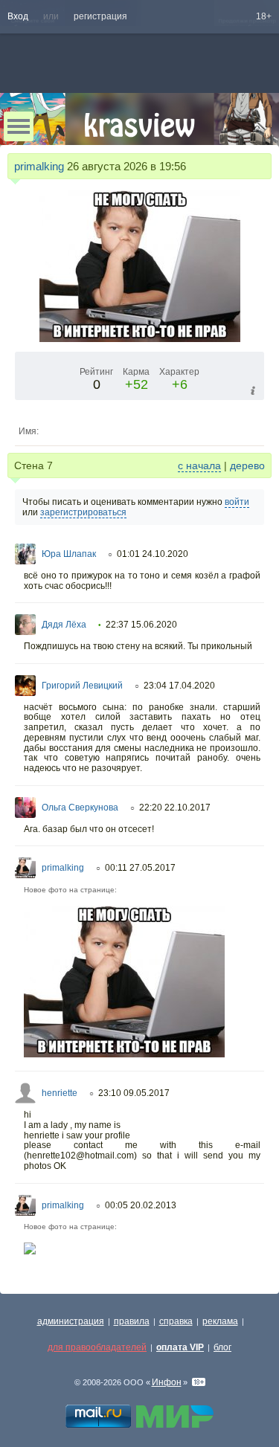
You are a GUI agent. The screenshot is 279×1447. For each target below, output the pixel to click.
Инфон (167, 1382)
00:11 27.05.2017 (140, 868)
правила (132, 1321)
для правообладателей (97, 1347)
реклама (220, 1321)
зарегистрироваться (83, 512)
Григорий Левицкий (82, 685)
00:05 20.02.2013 (140, 1205)
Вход (17, 16)
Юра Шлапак (69, 554)
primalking (39, 166)
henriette (59, 1093)
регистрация (100, 16)
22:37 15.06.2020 (141, 624)
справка (176, 1321)
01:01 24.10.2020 (152, 554)
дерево (247, 465)
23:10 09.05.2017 (134, 1093)
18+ (264, 16)
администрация (70, 1321)
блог (222, 1347)
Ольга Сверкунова (80, 807)
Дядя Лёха (64, 624)
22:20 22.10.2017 (175, 807)
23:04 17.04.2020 (179, 685)
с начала (199, 465)
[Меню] (18, 126)
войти (237, 502)
